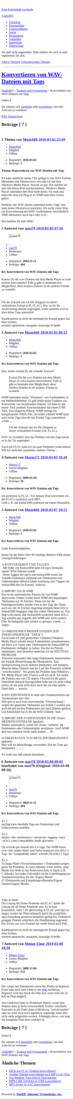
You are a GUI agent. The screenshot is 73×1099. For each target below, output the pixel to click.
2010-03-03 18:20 (53, 457)
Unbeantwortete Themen (35, 62)
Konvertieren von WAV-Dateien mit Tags (32, 78)
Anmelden (15, 39)
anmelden (26, 106)
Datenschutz (16, 45)
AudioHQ (7, 15)
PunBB (21, 1094)
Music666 (30, 139)
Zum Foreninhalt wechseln (17, 9)
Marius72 (32, 457)
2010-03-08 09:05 (49, 762)
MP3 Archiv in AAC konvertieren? (30, 1084)
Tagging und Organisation (31, 90)
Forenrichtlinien (18, 29)
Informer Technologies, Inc (44, 1094)
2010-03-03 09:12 (53, 332)
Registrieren (16, 35)
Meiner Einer (35, 944)
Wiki (44, 989)
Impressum (15, 42)
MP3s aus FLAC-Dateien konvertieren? (32, 1071)
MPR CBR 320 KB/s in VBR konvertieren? (35, 1081)
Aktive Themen (10, 62)
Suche (12, 32)
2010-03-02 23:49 (52, 139)
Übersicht (14, 22)
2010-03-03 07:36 (49, 228)
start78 (30, 228)
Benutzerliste (16, 25)
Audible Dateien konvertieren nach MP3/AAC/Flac (39, 1074)
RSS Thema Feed (11, 116)
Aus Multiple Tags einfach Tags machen (33, 1077)
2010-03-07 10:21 (53, 510)
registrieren (45, 106)
